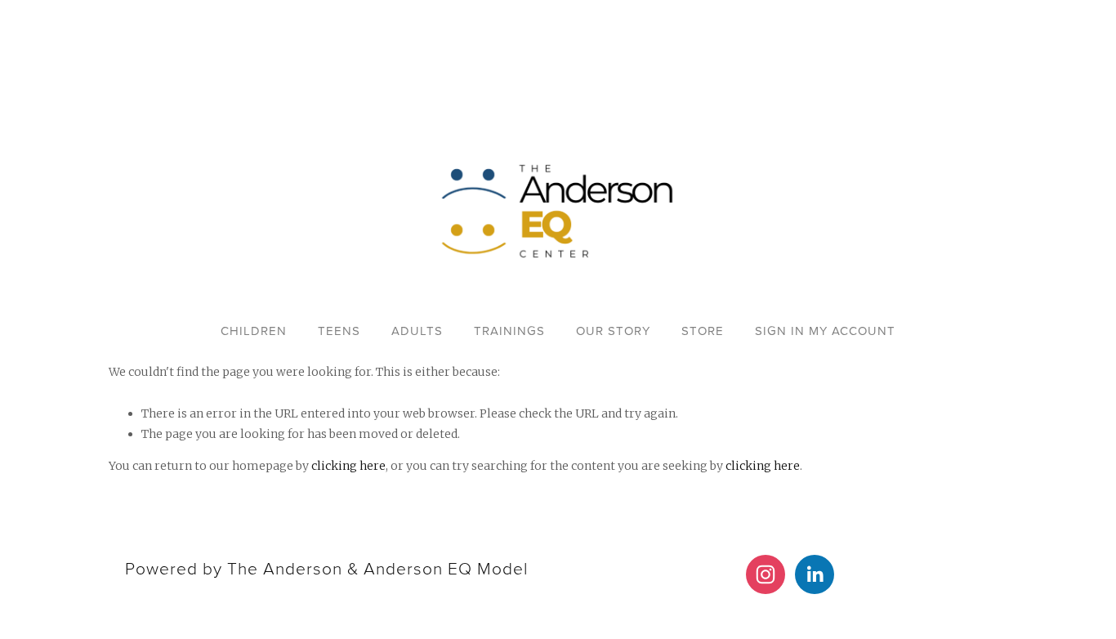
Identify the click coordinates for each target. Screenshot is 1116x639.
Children (254, 330)
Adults (417, 330)
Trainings (509, 330)
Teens (339, 330)
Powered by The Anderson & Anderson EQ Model (327, 567)
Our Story (613, 330)
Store (702, 330)
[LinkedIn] (814, 574)
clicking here (348, 465)
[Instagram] (765, 574)
